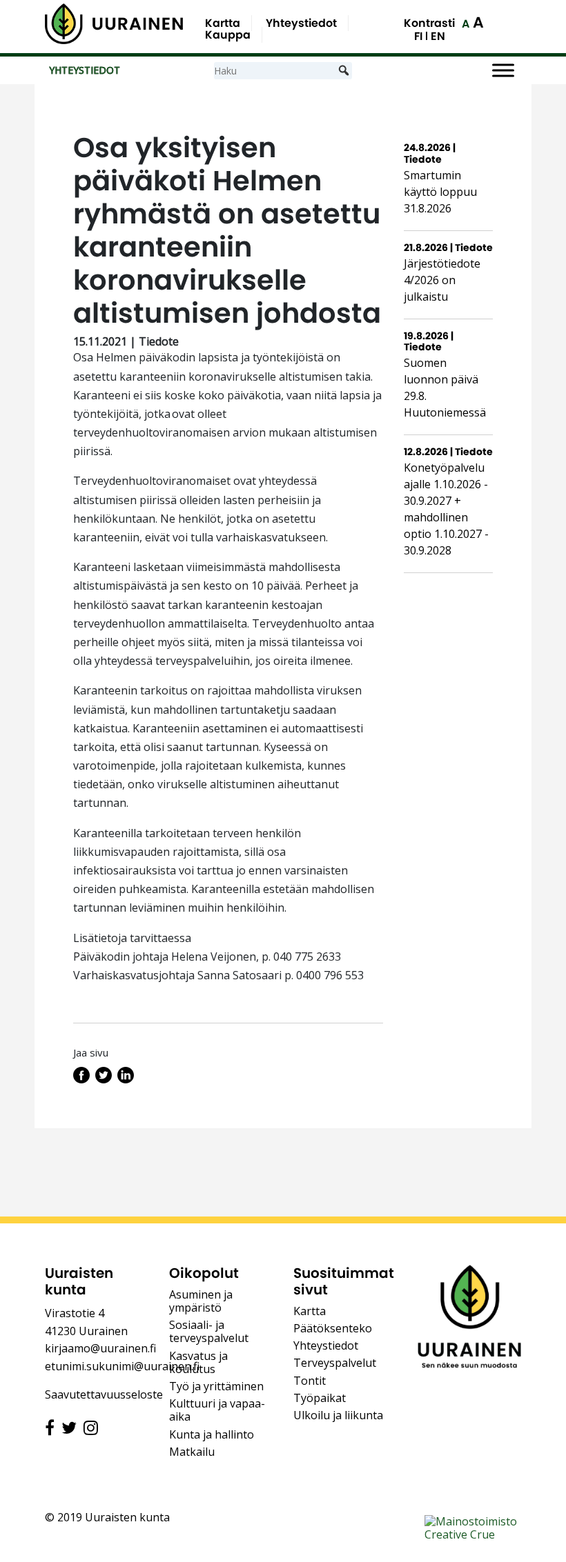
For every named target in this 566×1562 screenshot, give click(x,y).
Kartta (222, 23)
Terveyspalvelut (334, 1362)
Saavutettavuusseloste (104, 1394)
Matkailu (192, 1451)
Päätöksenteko (332, 1328)
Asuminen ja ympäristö (201, 1301)
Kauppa (228, 35)
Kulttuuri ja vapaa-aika (217, 1410)
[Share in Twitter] (103, 1079)
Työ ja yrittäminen (216, 1386)
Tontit (309, 1380)
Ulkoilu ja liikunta (338, 1415)
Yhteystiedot (301, 23)
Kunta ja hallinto (211, 1434)
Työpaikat (319, 1397)
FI (418, 36)
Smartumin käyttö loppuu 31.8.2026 (440, 192)
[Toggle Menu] (503, 70)
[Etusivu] (114, 24)
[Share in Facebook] (81, 1079)
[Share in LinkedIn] (125, 1079)
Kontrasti (429, 23)
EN (438, 36)
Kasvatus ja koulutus (198, 1362)
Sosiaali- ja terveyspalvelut (208, 1331)
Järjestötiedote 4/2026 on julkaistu (442, 280)
